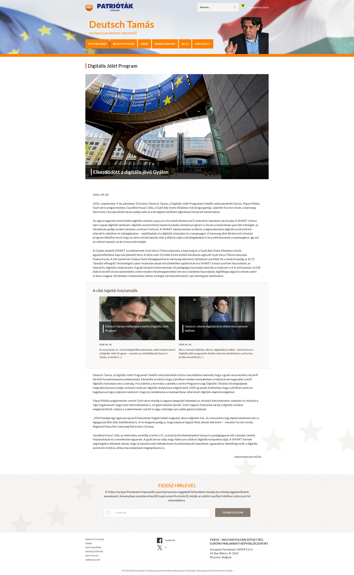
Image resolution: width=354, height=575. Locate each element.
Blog (185, 43)
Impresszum (92, 559)
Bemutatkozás (123, 43)
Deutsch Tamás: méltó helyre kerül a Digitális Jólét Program (137, 328)
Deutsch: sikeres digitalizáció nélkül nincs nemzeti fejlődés (216, 328)
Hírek (144, 43)
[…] (120, 357)
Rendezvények (165, 43)
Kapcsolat (203, 43)
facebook (170, 540)
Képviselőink (97, 43)
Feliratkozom (233, 512)
